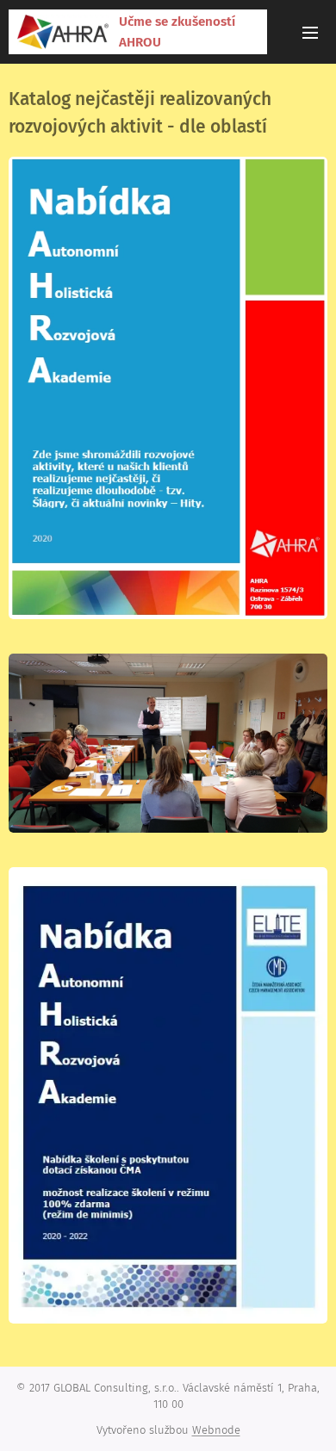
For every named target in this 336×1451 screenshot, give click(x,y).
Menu (310, 32)
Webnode (216, 1429)
